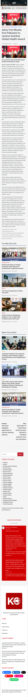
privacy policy (5, 626)
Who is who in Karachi (7, 238)
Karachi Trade (6, 477)
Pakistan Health (7, 489)
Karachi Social (7, 471)
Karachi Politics (7, 479)
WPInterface (18, 692)
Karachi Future (7, 468)
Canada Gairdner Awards (8, 231)
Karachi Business (7, 470)
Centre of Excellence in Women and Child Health (13, 233)
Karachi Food (6, 491)
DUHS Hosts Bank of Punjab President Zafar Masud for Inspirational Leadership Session (12, 266)
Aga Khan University (9, 229)
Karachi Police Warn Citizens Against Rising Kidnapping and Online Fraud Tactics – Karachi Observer (15, 562)
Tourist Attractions (8, 504)
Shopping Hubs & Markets (10, 500)
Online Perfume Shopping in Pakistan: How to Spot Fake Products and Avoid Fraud (11, 317)
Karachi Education (5, 262)
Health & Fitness (7, 493)
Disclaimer (14, 527)
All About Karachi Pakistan (10, 466)
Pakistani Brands (7, 498)
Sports (4, 497)
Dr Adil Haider (5, 235)
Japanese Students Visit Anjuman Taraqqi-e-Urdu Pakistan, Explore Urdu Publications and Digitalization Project (14, 356)
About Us (4, 623)
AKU (15, 229)
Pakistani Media (7, 484)
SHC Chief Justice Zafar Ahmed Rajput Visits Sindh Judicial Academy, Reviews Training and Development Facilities (12, 384)
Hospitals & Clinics (8, 502)
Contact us (5, 630)
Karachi (3, 351)
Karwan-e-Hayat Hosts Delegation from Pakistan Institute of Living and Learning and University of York (15, 546)
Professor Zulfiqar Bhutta (8, 236)
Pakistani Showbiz (8, 488)
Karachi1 (15, 43)
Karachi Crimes (7, 480)
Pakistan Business (8, 473)
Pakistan (3, 288)
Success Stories (7, 495)
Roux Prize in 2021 (18, 236)
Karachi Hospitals (7, 482)
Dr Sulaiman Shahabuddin (15, 235)
